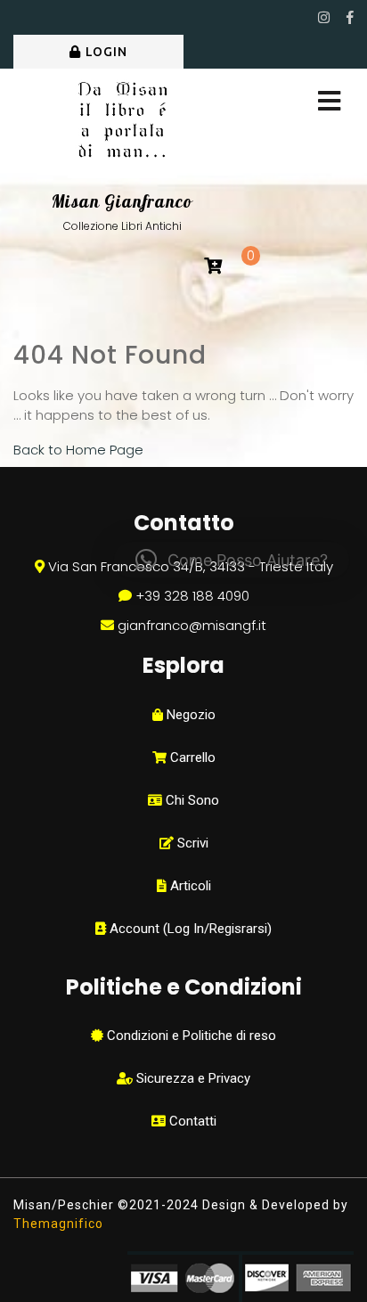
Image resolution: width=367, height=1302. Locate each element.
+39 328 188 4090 (192, 595)
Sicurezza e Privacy (191, 1078)
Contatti (191, 1121)
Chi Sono (190, 800)
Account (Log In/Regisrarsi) (189, 929)
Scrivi (191, 843)
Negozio (189, 715)
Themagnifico (58, 1223)
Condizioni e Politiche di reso (189, 1036)
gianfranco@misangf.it (192, 625)
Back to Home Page (78, 449)
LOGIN (106, 52)
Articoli (189, 886)
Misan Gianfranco (122, 201)
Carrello (191, 757)
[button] (231, 559)
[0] (213, 267)
